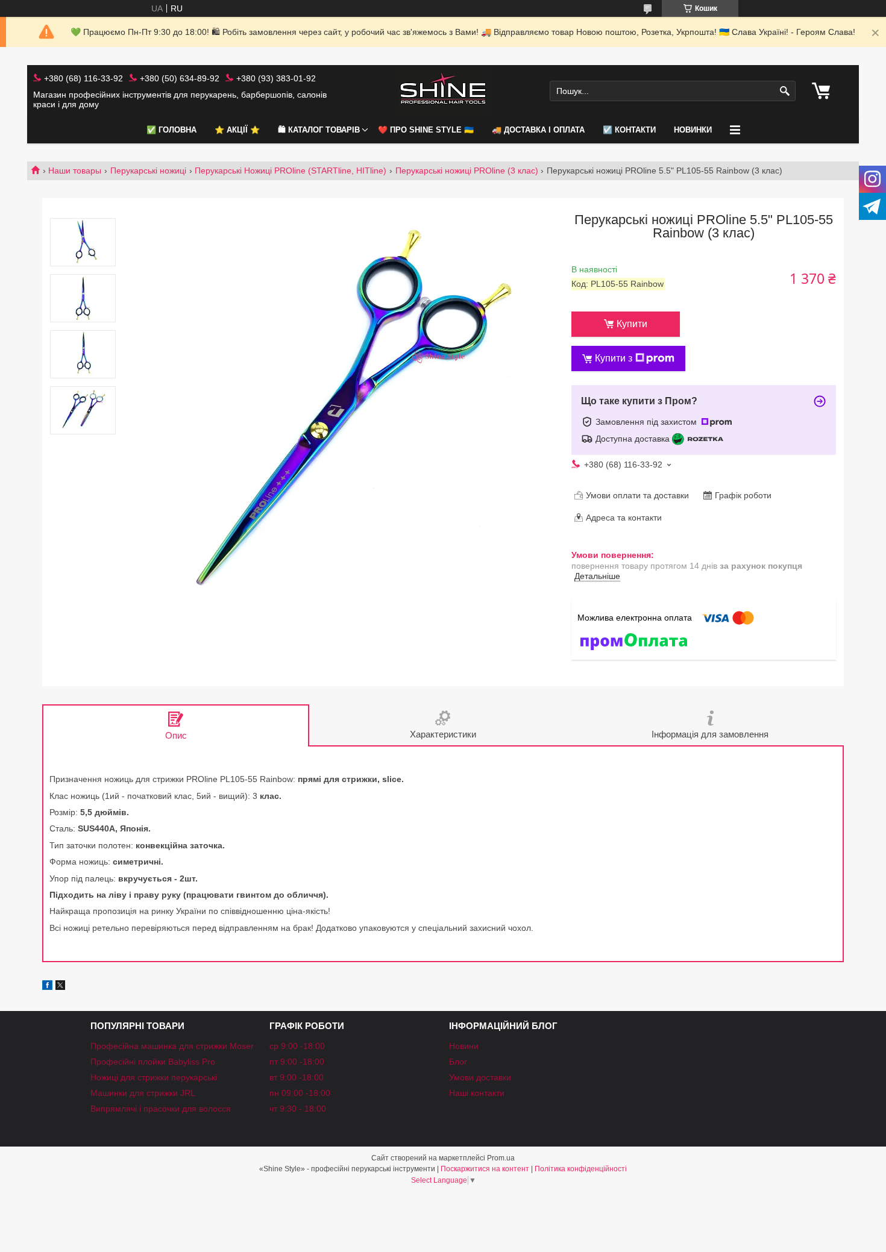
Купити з (613, 358)
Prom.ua (501, 1158)
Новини (464, 1046)
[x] (60, 987)
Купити (632, 324)
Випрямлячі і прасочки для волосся (160, 1108)
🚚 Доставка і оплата (538, 129)
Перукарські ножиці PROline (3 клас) (466, 170)
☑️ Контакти (629, 129)
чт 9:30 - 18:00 (297, 1108)
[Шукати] (785, 91)
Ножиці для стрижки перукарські (153, 1077)
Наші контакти (476, 1093)
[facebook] (47, 987)
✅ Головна (171, 129)
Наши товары (74, 170)
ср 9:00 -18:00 (297, 1046)
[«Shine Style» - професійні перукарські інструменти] (443, 91)
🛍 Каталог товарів (319, 129)
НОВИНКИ (693, 129)
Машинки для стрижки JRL (142, 1093)
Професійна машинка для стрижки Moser (172, 1046)
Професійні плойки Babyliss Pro (152, 1061)
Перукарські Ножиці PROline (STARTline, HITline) (290, 170)
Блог (458, 1061)
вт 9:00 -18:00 (296, 1077)
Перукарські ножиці (148, 170)
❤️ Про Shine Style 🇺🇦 (426, 129)
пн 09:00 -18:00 (299, 1093)
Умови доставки (480, 1077)
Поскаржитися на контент (485, 1169)
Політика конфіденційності (581, 1169)
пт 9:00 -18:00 (296, 1061)
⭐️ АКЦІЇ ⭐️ (237, 129)
